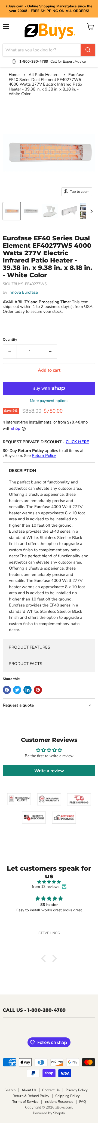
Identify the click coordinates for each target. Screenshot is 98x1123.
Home (14, 74)
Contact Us (51, 1090)
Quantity (10, 340)
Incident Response (58, 1101)
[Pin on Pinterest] (38, 690)
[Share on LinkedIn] (27, 690)
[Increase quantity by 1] (50, 352)
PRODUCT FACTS (25, 663)
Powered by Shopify (49, 1113)
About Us (29, 1090)
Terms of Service (25, 1101)
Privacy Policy (77, 1090)
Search (10, 1090)
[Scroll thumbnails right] (90, 211)
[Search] (88, 50)
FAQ (82, 1101)
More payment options (49, 401)
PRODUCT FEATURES (29, 647)
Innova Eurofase (23, 292)
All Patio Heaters (44, 74)
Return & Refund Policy (31, 1095)
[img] (49, 882)
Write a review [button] (49, 771)
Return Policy (44, 455)
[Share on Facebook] (7, 690)
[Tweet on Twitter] (17, 690)
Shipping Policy (67, 1095)
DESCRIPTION (22, 470)
